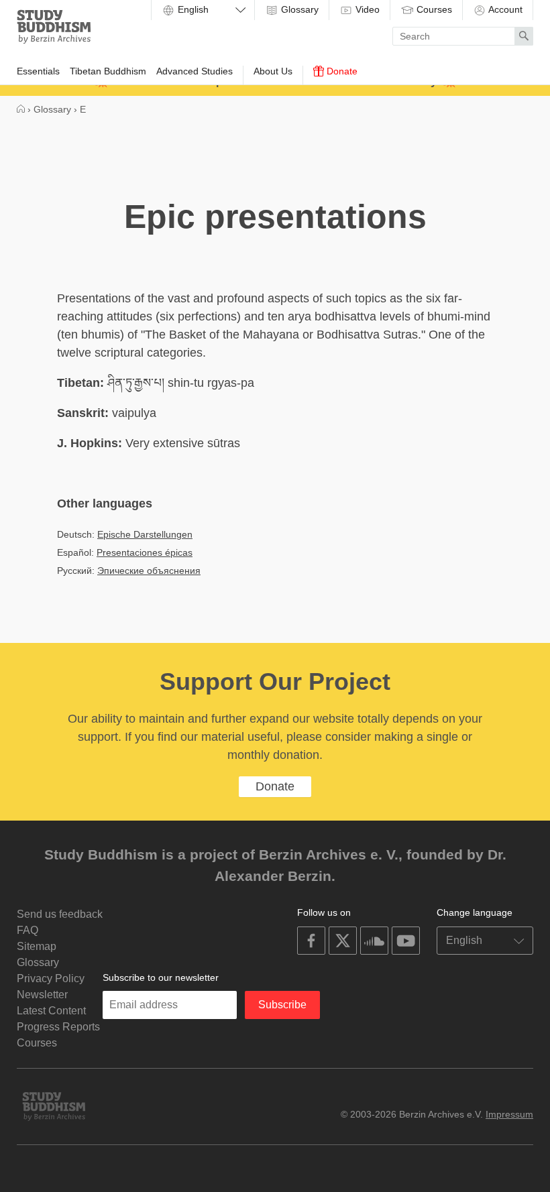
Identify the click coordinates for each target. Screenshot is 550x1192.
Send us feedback (60, 914)
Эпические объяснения (149, 570)
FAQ (27, 930)
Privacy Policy (51, 978)
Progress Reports (58, 1026)
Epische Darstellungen (144, 534)
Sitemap (36, 946)
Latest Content (51, 1010)
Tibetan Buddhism (108, 71)
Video (366, 9)
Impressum (509, 1114)
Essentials (38, 71)
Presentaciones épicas (144, 552)
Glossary (298, 9)
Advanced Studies (194, 71)
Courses (433, 9)
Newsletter (42, 994)
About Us (273, 71)
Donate (341, 71)
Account (504, 9)
